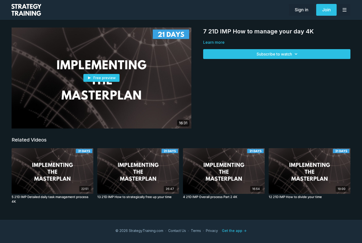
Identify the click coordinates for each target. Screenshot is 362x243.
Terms (196, 231)
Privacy (212, 231)
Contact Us (177, 231)
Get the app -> (234, 231)
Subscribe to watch (274, 54)
